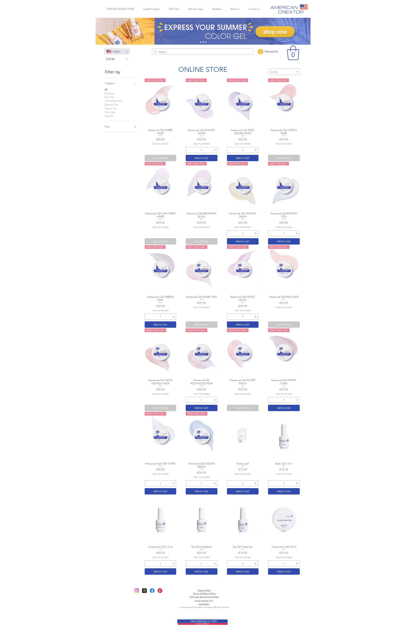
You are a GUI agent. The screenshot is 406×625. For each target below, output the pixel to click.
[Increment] (215, 150)
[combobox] (284, 72)
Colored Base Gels (113, 100)
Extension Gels (111, 104)
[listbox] (117, 59)
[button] (117, 59)
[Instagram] (137, 591)
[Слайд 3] (205, 42)
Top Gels (109, 115)
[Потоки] (144, 591)
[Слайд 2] (203, 42)
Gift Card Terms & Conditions (204, 596)
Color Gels (110, 112)
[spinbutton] (201, 150)
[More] (203, 31)
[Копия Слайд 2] (200, 42)
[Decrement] (188, 150)
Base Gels (109, 96)
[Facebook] (152, 591)
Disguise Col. (111, 108)
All (106, 89)
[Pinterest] (160, 591)
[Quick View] (243, 435)
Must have (109, 93)
